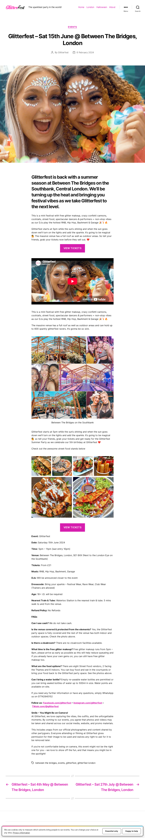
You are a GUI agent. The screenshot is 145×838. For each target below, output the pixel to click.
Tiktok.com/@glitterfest (45, 706)
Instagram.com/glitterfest (87, 702)
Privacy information (21, 832)
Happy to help (131, 831)
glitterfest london (86, 762)
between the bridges (46, 762)
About (112, 7)
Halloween (101, 7)
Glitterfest (63, 52)
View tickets (73, 248)
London (90, 7)
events (61, 762)
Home (81, 7)
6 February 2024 (85, 52)
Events (72, 27)
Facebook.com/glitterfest (57, 702)
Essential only (111, 831)
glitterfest (71, 762)
